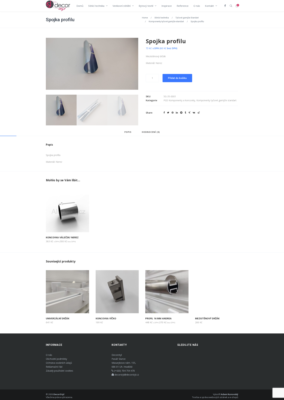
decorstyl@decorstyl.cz (126, 374)
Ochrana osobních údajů (59, 362)
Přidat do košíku (177, 78)
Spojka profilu (60, 19)
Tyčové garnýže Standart (187, 17)
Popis (127, 132)
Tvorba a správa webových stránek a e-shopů (215, 397)
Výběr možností (59, 307)
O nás (49, 354)
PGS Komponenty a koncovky (179, 100)
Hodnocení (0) (151, 132)
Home (145, 17)
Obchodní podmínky (56, 358)
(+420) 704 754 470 (124, 370)
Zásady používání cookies (59, 370)
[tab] (127, 133)
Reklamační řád (54, 366)
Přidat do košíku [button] (59, 226)
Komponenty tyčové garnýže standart (166, 21)
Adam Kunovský (229, 394)
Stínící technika (161, 17)
